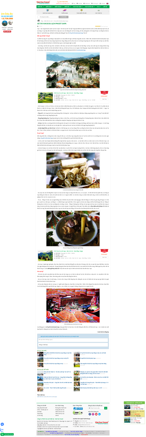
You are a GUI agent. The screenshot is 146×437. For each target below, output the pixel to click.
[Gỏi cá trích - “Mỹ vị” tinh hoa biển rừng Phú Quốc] (40, 389)
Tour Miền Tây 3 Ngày (100, 431)
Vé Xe (98, 6)
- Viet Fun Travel (57, 428)
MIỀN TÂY (39, 6)
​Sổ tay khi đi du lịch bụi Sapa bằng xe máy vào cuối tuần (93, 353)
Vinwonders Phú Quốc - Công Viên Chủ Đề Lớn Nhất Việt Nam (58, 382)
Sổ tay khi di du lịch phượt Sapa (61, 21)
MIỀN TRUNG (58, 6)
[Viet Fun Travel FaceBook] (89, 414)
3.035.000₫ (104, 254)
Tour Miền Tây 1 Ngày (63, 431)
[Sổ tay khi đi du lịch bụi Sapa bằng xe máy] (40, 365)
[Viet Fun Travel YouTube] (95, 414)
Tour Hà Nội (95, 433)
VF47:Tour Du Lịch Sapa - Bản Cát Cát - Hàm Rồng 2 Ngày (68, 251)
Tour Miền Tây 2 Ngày (89, 431)
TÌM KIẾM (64, 17)
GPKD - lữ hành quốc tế (42, 409)
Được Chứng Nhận (77, 405)
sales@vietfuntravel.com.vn (84, 424)
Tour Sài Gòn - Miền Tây (43, 433)
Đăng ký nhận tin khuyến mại (95, 405)
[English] (107, 3)
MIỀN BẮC (67, 6)
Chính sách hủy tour (59, 413)
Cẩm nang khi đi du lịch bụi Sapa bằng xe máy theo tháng (93, 363)
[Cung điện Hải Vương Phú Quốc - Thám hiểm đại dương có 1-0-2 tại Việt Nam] (77, 384)
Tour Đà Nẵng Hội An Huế (57, 434)
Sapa (56, 396)
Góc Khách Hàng (59, 405)
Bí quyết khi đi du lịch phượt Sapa (88, 358)
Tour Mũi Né (47, 434)
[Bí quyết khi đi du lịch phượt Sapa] (77, 359)
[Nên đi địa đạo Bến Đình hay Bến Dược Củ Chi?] (77, 389)
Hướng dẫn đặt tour (59, 409)
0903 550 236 (89, 423)
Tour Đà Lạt (40, 434)
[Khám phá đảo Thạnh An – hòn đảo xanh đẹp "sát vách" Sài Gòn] (40, 373)
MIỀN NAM (48, 6)
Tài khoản (103, 3)
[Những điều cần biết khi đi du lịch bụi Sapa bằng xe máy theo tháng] (40, 354)
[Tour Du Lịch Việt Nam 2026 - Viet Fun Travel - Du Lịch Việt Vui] (43, 2)
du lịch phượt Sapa (81, 50)
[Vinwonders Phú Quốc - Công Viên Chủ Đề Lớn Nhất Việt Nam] (40, 384)
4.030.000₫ (104, 96)
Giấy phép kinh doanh (42, 408)
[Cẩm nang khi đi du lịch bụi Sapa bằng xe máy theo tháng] (77, 365)
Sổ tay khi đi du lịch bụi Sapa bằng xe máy (53, 363)
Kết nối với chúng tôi (93, 411)
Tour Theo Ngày (77, 6)
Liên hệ (105, 6)
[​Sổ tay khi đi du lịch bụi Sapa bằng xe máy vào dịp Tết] (40, 359)
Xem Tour (104, 99)
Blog (74, 3)
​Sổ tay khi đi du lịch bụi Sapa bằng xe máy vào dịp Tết (56, 358)
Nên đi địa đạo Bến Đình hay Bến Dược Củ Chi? (91, 388)
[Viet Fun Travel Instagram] (92, 414)
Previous (37, 11)
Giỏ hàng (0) (95, 3)
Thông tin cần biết (41, 405)
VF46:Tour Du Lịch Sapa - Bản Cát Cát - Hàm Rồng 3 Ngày (68, 93)
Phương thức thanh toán (60, 408)
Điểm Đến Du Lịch (48, 21)
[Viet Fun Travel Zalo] (99, 414)
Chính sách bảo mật (59, 411)
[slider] (98, 26)
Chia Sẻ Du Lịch (50, 396)
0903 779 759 (81, 423)
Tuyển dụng (39, 413)
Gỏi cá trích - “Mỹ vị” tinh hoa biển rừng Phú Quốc (55, 388)
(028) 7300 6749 (83, 421)
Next (108, 11)
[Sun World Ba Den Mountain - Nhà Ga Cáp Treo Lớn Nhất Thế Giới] (77, 378)
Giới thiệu (80, 3)
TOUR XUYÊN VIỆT (89, 6)
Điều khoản (87, 3)
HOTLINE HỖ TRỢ (9, 434)
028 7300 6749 (63, 2)
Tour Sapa (102, 433)
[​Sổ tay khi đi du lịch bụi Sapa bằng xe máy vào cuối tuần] (77, 354)
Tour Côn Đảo (88, 433)
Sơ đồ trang (40, 415)
